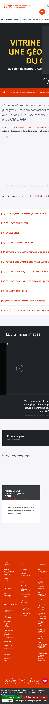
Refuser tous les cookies (35, 697)
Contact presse (6, 579)
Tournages (7, 641)
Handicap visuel (14, 681)
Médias (45, 54)
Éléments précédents (19, 368)
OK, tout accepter (12, 697)
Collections (26, 19)
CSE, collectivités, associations (25, 602)
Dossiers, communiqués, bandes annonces (8, 572)
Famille (23, 585)
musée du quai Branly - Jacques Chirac (20, 6)
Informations (45, 38)
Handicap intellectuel (30, 681)
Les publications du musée (8, 595)
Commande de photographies (8, 647)
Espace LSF (37, 681)
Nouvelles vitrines (29, 93)
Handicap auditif (22, 681)
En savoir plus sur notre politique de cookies (30, 701)
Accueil (4, 92)
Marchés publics (7, 659)
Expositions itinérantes (8, 616)
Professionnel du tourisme (25, 595)
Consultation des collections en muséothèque (8, 634)
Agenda (45, 46)
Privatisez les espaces (8, 611)
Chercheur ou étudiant (25, 614)
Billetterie (45, 30)
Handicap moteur (7, 681)
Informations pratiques (10, 19)
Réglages (8, 701)
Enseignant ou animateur (25, 574)
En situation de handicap (25, 609)
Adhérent (24, 569)
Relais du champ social (25, 590)
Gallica (38, 196)
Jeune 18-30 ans (25, 580)
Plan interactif (45, 62)
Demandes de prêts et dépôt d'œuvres (7, 624)
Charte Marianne (7, 653)
